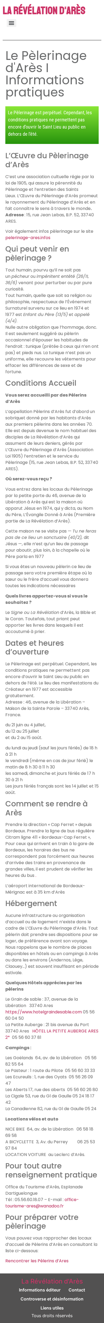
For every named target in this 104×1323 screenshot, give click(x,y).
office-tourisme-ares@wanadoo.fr (42, 1203)
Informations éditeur (40, 1290)
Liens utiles (52, 1308)
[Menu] (11, 23)
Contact (77, 1290)
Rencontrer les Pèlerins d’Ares (37, 1261)
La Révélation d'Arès (44, 10)
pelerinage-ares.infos (27, 238)
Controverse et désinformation (52, 1299)
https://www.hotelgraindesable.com (43, 1012)
